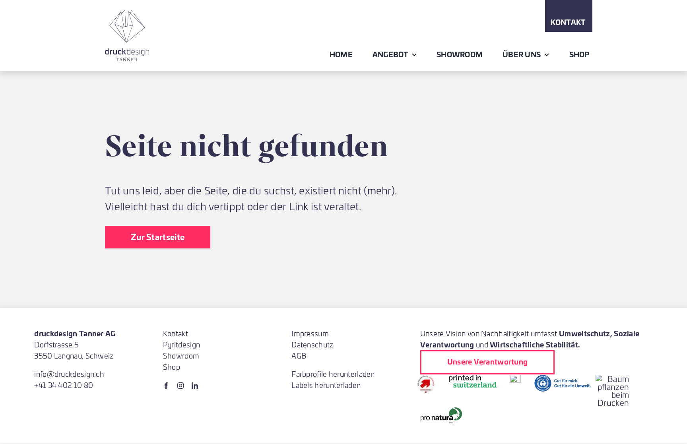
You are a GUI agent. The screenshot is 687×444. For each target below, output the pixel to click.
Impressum (310, 333)
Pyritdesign (181, 344)
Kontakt (175, 333)
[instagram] (180, 385)
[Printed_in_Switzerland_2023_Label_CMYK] (473, 378)
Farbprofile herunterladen (333, 374)
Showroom (181, 356)
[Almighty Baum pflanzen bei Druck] (612, 378)
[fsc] (515, 378)
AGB (298, 356)
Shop (171, 367)
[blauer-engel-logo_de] (562, 378)
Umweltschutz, (585, 333)
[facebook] (166, 385)
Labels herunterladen (326, 385)
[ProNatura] (441, 411)
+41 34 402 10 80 (63, 385)
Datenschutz (312, 344)
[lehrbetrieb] (426, 378)
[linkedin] (195, 385)
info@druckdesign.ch (69, 374)
